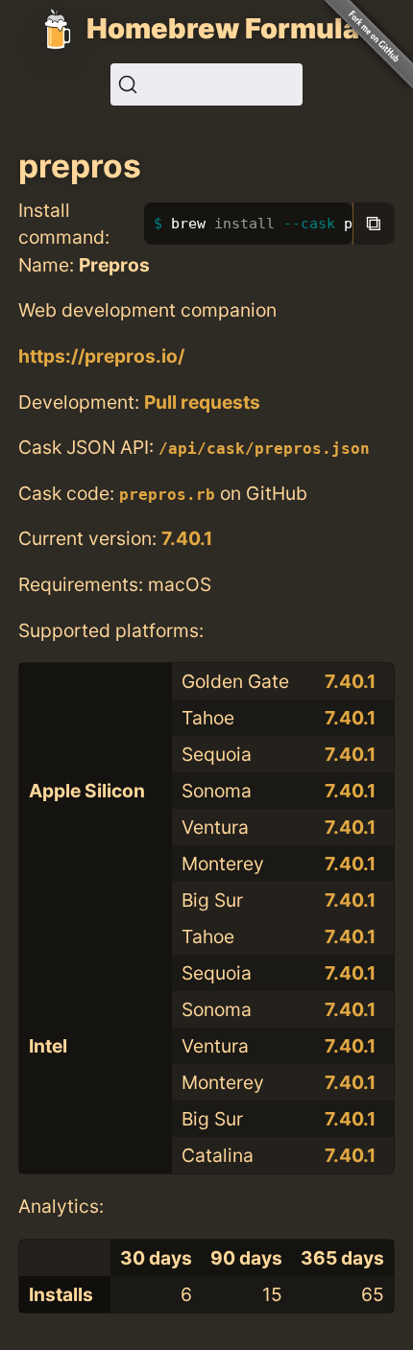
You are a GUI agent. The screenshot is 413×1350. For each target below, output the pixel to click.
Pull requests (202, 402)
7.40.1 (186, 538)
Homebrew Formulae (231, 28)
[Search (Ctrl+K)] (206, 84)
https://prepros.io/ (101, 355)
